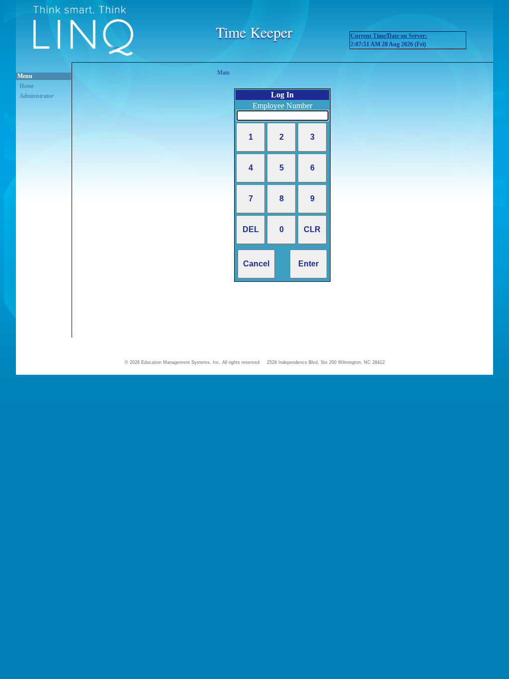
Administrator (36, 95)
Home (26, 86)
